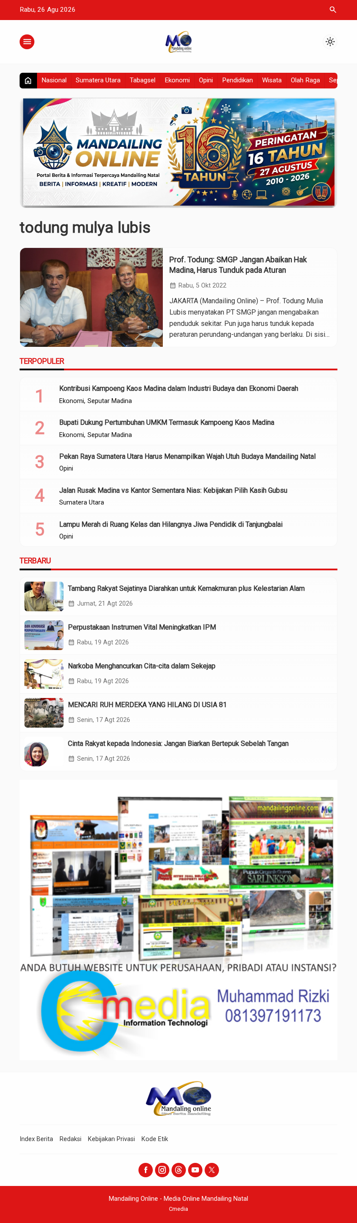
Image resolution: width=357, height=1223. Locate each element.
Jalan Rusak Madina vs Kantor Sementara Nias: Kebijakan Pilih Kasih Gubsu (173, 490)
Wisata (272, 80)
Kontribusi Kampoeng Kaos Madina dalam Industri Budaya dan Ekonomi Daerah (178, 388)
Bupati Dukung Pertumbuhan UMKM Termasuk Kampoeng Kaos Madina (166, 422)
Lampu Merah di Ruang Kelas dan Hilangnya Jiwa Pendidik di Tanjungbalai (171, 524)
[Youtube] (195, 1170)
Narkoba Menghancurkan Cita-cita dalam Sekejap (142, 666)
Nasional (54, 80)
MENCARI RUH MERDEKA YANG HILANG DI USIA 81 (147, 705)
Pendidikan (237, 80)
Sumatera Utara (98, 80)
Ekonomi (177, 80)
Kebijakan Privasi (111, 1139)
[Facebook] (145, 1170)
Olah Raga (305, 80)
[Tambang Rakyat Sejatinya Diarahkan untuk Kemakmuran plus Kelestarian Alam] (44, 596)
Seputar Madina (110, 401)
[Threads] (179, 1170)
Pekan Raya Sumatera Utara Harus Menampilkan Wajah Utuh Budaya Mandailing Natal (187, 456)
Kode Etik (154, 1139)
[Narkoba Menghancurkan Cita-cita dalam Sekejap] (44, 674)
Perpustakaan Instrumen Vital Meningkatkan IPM (142, 627)
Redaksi (70, 1139)
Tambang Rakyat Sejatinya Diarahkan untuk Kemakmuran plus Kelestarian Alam (186, 588)
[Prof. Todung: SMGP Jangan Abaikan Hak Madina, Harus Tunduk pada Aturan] (91, 297)
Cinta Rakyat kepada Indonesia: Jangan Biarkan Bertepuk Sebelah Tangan (178, 743)
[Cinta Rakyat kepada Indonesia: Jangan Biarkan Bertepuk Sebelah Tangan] (44, 751)
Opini (206, 80)
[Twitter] (212, 1170)
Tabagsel (142, 80)
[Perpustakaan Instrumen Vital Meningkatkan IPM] (44, 635)
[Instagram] (162, 1170)
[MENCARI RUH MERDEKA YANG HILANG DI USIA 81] (44, 713)
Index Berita (36, 1139)
